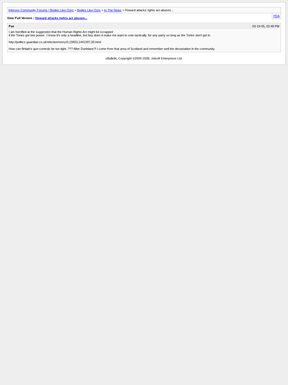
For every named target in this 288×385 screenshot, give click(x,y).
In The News (113, 10)
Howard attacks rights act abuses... (61, 18)
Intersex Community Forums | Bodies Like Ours (41, 10)
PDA (276, 16)
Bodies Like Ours (89, 10)
